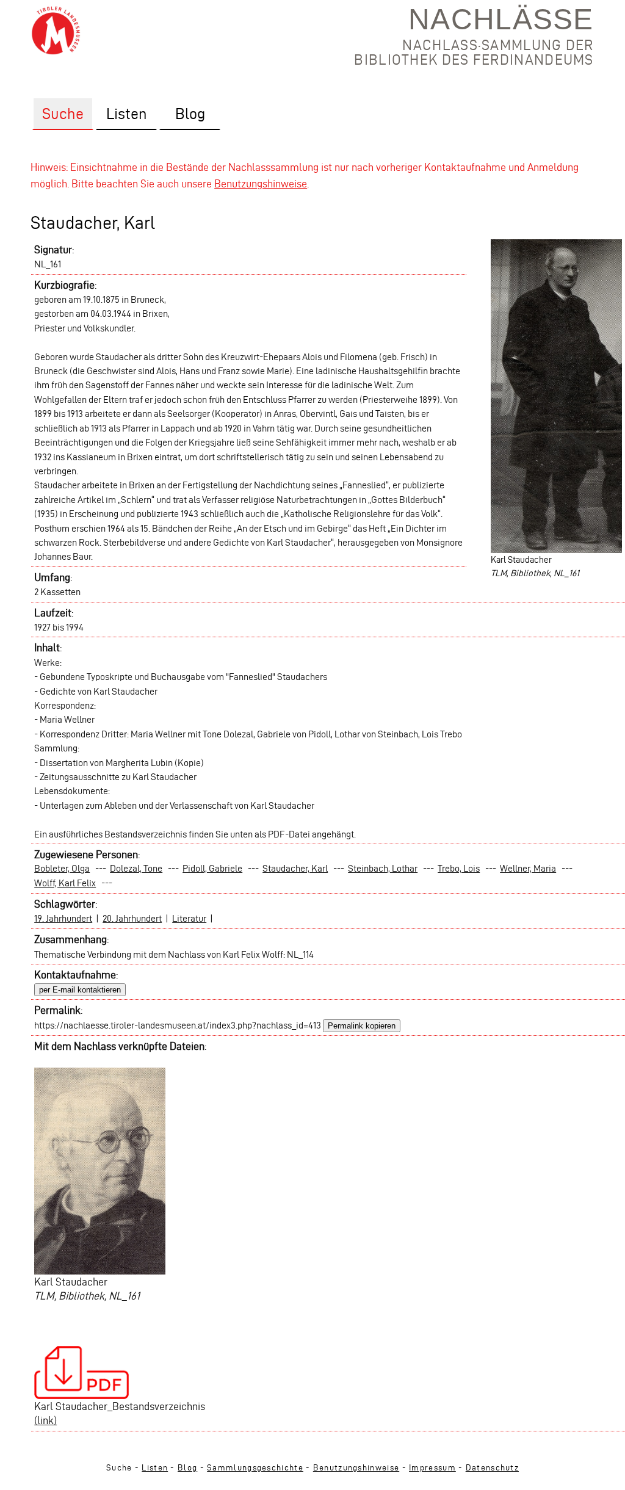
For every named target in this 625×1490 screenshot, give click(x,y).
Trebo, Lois (459, 868)
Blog (187, 1467)
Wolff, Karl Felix (65, 883)
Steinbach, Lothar (382, 868)
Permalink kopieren (362, 1025)
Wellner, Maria (528, 868)
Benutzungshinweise (260, 183)
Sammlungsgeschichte (255, 1467)
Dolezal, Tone (136, 868)
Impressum (432, 1467)
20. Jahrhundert (132, 918)
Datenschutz (492, 1467)
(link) (45, 1420)
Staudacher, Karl (295, 868)
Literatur (189, 918)
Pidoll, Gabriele (212, 868)
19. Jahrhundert (63, 918)
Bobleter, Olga (62, 868)
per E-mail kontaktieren (80, 989)
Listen (155, 1467)
